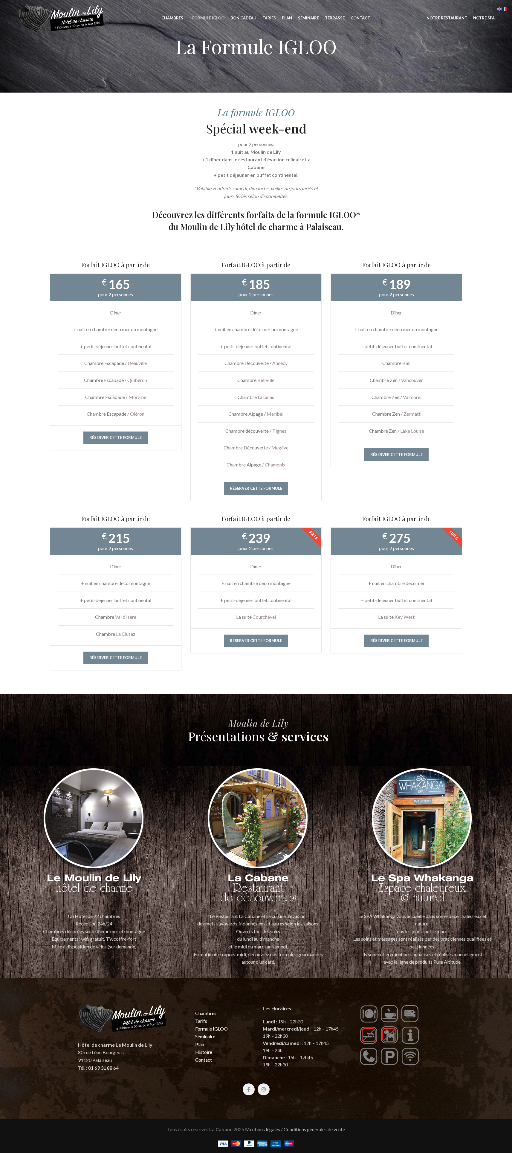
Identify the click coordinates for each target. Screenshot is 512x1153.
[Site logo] (61, 17)
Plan (199, 1044)
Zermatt (412, 414)
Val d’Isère (125, 617)
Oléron (137, 414)
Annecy (280, 363)
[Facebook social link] (249, 1089)
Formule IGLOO (211, 1028)
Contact (203, 1060)
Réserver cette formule (115, 437)
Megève (279, 447)
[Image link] (94, 835)
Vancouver (412, 380)
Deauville (137, 363)
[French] (505, 8)
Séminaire (205, 1036)
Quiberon (137, 380)
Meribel (275, 414)
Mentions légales (262, 1129)
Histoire (203, 1052)
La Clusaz (125, 634)
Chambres (205, 1013)
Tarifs (201, 1021)
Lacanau (266, 397)
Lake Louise (412, 431)
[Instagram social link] (264, 1089)
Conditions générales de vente (314, 1129)
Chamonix (275, 464)
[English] (499, 8)
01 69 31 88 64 (103, 1068)
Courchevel (264, 617)
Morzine (137, 397)
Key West (405, 617)
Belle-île (265, 380)
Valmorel (412, 397)
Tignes (279, 431)
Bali (406, 363)
